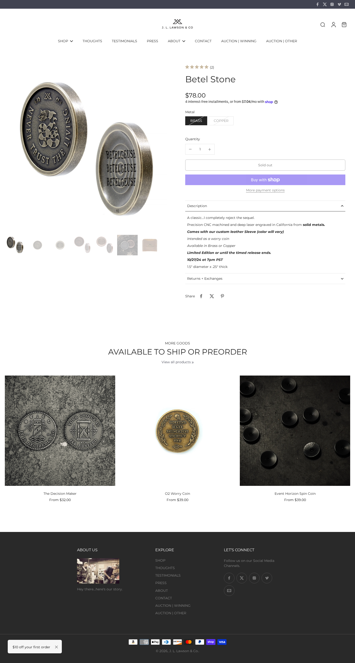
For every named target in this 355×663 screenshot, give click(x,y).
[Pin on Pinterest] (222, 296)
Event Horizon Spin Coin (295, 493)
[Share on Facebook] (201, 296)
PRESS (161, 583)
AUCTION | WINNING (173, 605)
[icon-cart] (344, 24)
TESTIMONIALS (168, 575)
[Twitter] (324, 4)
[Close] (56, 647)
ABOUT (161, 590)
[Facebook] (317, 4)
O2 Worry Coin (177, 493)
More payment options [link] (265, 190)
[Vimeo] (339, 4)
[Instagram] (332, 4)
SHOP (160, 560)
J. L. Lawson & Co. (184, 651)
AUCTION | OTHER (170, 613)
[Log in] (333, 24)
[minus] (190, 149)
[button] (265, 165)
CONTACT (163, 598)
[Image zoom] (87, 150)
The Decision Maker (60, 493)
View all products (176, 362)
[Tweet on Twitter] (211, 296)
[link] (193, 362)
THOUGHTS (165, 568)
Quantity (192, 139)
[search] (322, 24)
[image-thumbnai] (15, 245)
